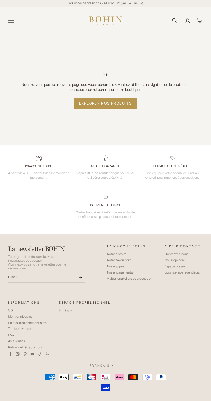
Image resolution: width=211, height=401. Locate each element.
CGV (11, 310)
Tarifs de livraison (20, 328)
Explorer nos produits (105, 103)
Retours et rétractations (25, 347)
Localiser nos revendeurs (182, 272)
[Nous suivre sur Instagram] (18, 354)
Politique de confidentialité (27, 322)
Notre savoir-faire (119, 260)
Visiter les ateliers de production (129, 278)
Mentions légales (20, 316)
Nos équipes (115, 266)
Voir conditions (132, 3)
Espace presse (175, 266)
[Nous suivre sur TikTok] (40, 354)
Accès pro (66, 310)
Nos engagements (120, 272)
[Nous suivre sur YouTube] (32, 354)
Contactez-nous (176, 254)
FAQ (11, 335)
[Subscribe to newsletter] (80, 277)
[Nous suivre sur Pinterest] (25, 354)
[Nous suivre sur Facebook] (10, 354)
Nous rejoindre (175, 260)
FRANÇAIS (99, 365)
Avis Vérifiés (16, 341)
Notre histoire (116, 254)
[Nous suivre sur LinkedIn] (47, 354)
